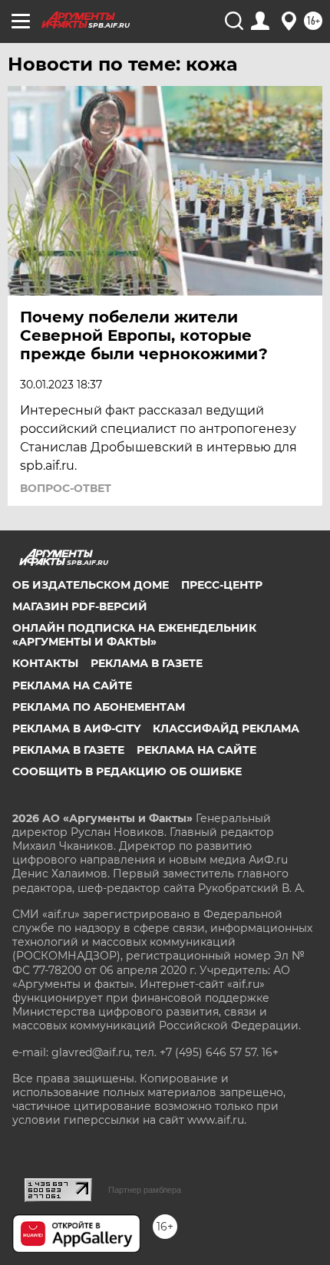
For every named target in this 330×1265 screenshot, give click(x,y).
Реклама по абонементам (98, 707)
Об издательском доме (90, 585)
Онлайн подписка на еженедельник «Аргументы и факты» (134, 635)
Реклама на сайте (72, 685)
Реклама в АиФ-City (76, 728)
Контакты (45, 663)
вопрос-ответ (65, 488)
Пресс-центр (221, 585)
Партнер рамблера (144, 1189)
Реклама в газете (147, 663)
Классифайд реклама (226, 728)
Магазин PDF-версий (79, 606)
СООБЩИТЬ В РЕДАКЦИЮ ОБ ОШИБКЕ (127, 771)
